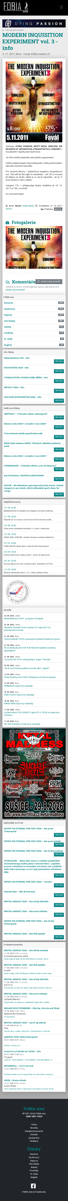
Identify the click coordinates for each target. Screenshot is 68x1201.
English (34, 1177)
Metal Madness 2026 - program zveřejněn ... (24, 617)
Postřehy (34, 1170)
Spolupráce (34, 1138)
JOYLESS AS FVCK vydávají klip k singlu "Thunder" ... (28, 658)
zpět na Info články (14, 30)
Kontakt (34, 1134)
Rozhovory (34, 1157)
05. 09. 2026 (10, 560)
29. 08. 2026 (10, 525)
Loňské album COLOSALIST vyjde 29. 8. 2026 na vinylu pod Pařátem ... (31, 712)
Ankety (34, 1167)
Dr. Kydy (34, 1174)
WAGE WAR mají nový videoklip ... (19, 702)
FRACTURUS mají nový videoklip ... (20, 693)
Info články (34, 1164)
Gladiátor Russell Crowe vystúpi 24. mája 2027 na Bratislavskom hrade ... (27, 627)
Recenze (34, 1154)
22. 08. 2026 (10, 507)
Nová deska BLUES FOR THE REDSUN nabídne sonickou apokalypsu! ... (30, 648)
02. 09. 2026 (10, 543)
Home (34, 1124)
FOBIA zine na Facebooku (34, 1192)
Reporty (34, 1160)
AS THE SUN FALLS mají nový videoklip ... (23, 722)
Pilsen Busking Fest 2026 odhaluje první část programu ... (31, 675)
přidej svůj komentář (50, 281)
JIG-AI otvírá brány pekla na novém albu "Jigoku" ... (27, 667)
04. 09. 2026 (10, 551)
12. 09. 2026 (10, 569)
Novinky (34, 1127)
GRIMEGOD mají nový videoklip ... (19, 684)
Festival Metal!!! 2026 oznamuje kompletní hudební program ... (33, 637)
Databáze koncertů (34, 1131)
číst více (58, 361)
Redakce (34, 1141)
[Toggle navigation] (61, 7)
